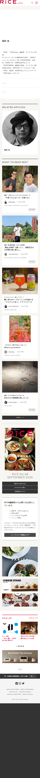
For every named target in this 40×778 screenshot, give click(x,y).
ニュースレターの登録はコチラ (20, 535)
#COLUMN (8, 205)
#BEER (6, 310)
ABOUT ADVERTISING (27, 691)
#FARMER (22, 257)
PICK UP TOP (33, 618)
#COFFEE (15, 205)
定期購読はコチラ (20, 491)
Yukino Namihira (13, 254)
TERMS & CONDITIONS (14, 695)
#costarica (24, 205)
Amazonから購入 (20, 487)
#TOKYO (15, 257)
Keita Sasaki (12, 202)
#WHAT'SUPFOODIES (12, 355)
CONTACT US (13, 693)
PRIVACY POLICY (27, 695)
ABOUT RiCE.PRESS (12, 691)
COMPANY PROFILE (25, 693)
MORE (18, 417)
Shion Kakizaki (13, 402)
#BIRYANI (13, 310)
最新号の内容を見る (20, 483)
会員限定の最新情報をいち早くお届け (21, 677)
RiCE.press (11, 351)
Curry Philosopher (14, 306)
